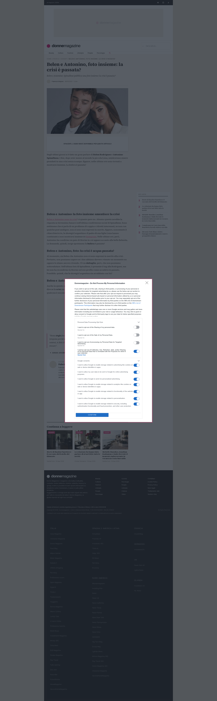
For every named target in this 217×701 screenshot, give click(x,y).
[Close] (147, 283)
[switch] (136, 327)
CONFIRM (92, 415)
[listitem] (108, 322)
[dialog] (108, 350)
